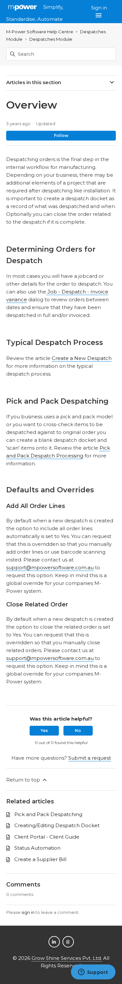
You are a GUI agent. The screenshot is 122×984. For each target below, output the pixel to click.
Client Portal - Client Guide (46, 837)
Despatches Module (50, 39)
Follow (61, 135)
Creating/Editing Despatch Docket (57, 825)
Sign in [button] (99, 8)
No (78, 730)
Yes (44, 730)
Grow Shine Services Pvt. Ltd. (67, 958)
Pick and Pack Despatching (48, 814)
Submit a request (89, 758)
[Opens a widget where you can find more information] (93, 972)
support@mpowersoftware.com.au (50, 567)
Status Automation (37, 848)
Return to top (23, 780)
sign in (27, 912)
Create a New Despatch (82, 358)
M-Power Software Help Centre (39, 31)
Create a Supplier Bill (40, 859)
